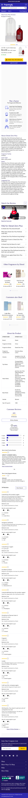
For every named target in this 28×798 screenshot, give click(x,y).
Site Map (8, 789)
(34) (17, 44)
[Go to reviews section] (12, 44)
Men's (9, 11)
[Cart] (26, 5)
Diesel (4, 16)
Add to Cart (14, 63)
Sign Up (23, 748)
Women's (3, 11)
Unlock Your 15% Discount (15, 59)
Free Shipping (23, 11)
